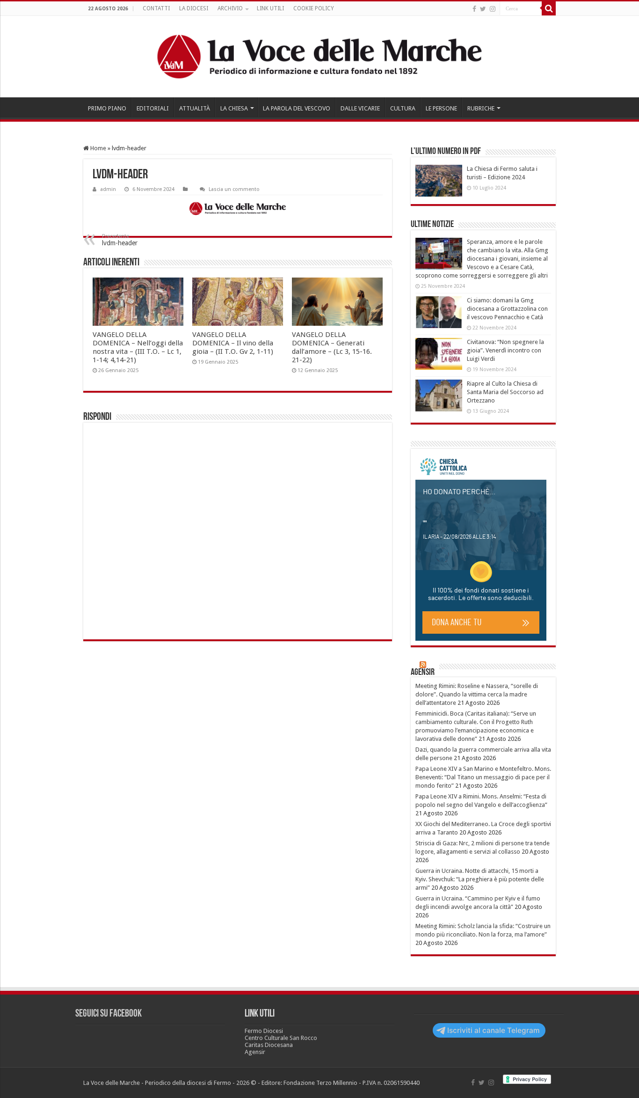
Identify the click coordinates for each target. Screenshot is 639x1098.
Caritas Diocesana (269, 1044)
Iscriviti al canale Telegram (493, 1030)
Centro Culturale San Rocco (281, 1037)
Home (97, 148)
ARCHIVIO (230, 8)
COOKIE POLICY (313, 8)
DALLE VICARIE (360, 108)
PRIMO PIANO (107, 108)
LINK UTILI (270, 8)
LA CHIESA (234, 108)
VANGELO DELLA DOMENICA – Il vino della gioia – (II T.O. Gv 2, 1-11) (232, 343)
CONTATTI (156, 8)
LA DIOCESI (193, 8)
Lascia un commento (234, 189)
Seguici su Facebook (108, 1014)
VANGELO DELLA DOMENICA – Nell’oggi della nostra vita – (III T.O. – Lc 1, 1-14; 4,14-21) (138, 347)
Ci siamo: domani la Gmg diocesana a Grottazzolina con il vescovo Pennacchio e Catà (507, 309)
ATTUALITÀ (194, 108)
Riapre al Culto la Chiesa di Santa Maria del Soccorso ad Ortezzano (505, 392)
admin (108, 189)
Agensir (423, 672)
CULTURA (402, 108)
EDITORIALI (153, 108)
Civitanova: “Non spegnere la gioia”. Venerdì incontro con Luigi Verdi (505, 350)
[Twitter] (483, 9)
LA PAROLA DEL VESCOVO (296, 108)
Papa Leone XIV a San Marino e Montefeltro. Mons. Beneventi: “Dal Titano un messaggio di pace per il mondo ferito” (483, 777)
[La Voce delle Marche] (319, 56)
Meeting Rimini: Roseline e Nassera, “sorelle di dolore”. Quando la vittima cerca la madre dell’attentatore (476, 694)
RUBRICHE (480, 108)
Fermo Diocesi (264, 1030)
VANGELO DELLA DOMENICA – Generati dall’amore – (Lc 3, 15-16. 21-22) (332, 347)
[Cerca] (549, 8)
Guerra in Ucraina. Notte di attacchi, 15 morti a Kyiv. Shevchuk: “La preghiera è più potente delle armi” (479, 879)
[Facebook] (474, 9)
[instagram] (492, 9)
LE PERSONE (441, 108)
